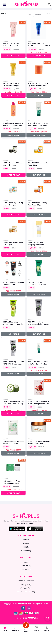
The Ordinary (26, 550)
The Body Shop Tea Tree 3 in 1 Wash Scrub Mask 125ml (38, 363)
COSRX (26, 543)
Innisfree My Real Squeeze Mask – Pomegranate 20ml (38, 402)
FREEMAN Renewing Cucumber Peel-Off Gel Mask (37, 283)
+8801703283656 (29, 618)
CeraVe (26, 539)
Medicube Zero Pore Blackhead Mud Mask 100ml (39, 45)
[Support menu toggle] (48, 618)
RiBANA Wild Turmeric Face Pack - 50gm (39, 164)
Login (26, 562)
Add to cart (14, 55)
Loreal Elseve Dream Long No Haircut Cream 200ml (13, 124)
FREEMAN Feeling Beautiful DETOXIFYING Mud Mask (13, 363)
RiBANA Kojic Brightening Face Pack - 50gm (13, 204)
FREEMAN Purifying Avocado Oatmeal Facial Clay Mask (12, 323)
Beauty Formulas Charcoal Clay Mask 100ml (13, 283)
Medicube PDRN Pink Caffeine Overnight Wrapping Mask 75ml (11, 45)
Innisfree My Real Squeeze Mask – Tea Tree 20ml (13, 442)
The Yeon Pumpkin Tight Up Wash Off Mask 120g (38, 84)
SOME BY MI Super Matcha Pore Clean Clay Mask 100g (13, 402)
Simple (26, 547)
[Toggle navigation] (4, 5)
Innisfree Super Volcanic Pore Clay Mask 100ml (12, 482)
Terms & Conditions (26, 580)
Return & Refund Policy (26, 591)
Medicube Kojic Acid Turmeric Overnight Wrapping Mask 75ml (11, 84)
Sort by (28, 14)
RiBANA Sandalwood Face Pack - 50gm (13, 243)
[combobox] (39, 14)
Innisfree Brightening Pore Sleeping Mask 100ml (39, 442)
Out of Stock (39, 95)
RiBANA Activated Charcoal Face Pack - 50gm (13, 164)
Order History (26, 565)
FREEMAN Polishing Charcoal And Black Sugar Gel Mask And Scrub (38, 323)
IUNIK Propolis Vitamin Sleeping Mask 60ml (37, 243)
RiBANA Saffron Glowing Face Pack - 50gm (37, 204)
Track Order (26, 569)
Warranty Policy (26, 588)
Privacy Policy (26, 584)
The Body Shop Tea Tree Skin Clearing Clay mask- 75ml (38, 124)
